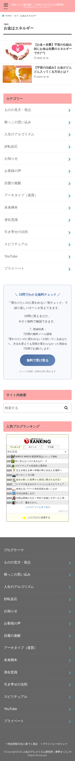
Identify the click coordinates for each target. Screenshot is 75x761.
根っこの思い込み (17, 122)
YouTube (11, 256)
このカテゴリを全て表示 (37, 507)
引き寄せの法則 (16, 232)
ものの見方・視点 (17, 110)
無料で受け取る (38, 360)
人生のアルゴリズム (19, 134)
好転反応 (11, 146)
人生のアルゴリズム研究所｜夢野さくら (45, 752)
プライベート (14, 268)
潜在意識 (11, 219)
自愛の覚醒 (12, 183)
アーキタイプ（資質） (21, 195)
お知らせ (11, 158)
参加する (63, 511)
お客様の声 (12, 171)
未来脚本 (11, 207)
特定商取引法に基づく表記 (23, 744)
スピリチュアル (16, 244)
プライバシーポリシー (55, 744)
